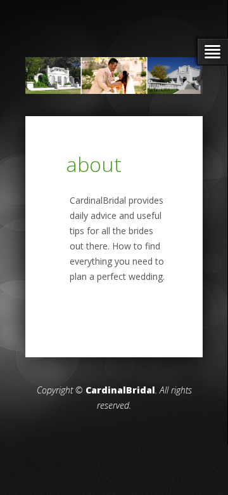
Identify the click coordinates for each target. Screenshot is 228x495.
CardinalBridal (120, 390)
